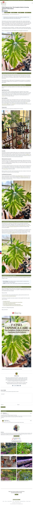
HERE (24, 0)
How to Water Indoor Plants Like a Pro (9, 303)
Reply (31, 413)
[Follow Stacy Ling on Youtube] (17, 385)
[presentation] (8, 448)
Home (3, 501)
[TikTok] (18, 499)
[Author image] (2, 9)
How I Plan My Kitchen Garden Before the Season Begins (22, 454)
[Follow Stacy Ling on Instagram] (15, 385)
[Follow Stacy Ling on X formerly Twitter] (14, 385)
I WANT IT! (16, 494)
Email (18, 404)
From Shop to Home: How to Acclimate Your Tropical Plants (12, 302)
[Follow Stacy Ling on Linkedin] (18, 385)
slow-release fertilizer (19, 175)
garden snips (14, 231)
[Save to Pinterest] (0, 253)
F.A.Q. (13, 501)
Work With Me (17, 501)
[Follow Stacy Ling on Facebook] (12, 385)
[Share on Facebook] (0, 251)
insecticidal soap (22, 225)
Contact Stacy (9, 501)
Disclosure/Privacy (23, 501)
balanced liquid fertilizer (24, 176)
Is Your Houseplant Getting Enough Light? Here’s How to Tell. (13, 305)
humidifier (27, 154)
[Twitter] (19, 499)
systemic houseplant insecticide (12, 226)
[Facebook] (15, 499)
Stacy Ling (6, 420)
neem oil (27, 225)
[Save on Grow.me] (0, 255)
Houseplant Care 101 (6, 301)
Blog (6, 501)
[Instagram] (13, 499)
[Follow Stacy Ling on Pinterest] (20, 385)
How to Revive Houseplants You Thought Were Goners (12, 304)
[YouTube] (17, 499)
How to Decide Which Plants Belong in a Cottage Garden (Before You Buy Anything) (7, 454)
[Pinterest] (14, 499)
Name (2, 404)
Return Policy (28, 501)
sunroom (3, 95)
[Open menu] (32, 3)
